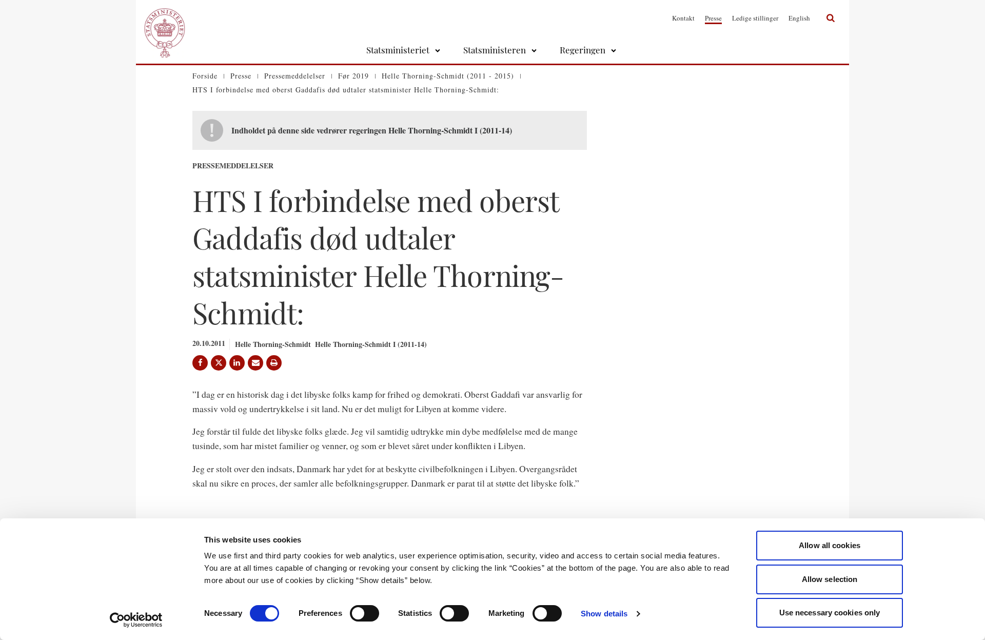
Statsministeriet (397, 49)
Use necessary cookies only (829, 612)
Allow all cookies (829, 545)
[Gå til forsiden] (164, 18)
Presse (713, 18)
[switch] (364, 613)
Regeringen (582, 49)
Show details (604, 613)
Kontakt (683, 18)
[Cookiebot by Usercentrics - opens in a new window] (136, 620)
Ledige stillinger (755, 18)
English (799, 18)
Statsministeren (494, 49)
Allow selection (830, 579)
